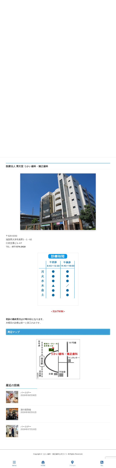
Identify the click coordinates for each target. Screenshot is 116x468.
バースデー (26, 392)
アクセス (72, 465)
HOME (43, 465)
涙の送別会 (26, 409)
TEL (101, 465)
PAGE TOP (111, 453)
